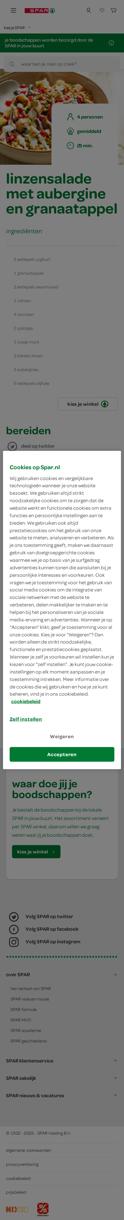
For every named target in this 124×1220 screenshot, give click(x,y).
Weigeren (62, 736)
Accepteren (62, 754)
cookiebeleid (25, 701)
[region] (62, 610)
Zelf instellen (26, 719)
